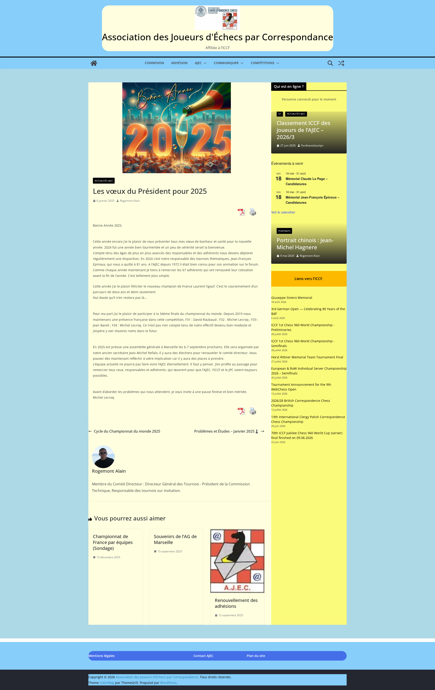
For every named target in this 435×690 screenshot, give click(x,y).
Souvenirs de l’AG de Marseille (175, 539)
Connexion (154, 63)
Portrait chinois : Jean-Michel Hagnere (305, 243)
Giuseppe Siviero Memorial (291, 297)
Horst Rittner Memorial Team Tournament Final (307, 357)
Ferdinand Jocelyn (312, 145)
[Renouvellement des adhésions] (237, 532)
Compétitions (262, 63)
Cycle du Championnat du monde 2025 (127, 431)
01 (279, 113)
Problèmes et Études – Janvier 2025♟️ (226, 431)
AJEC (198, 63)
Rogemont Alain (130, 201)
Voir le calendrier (283, 212)
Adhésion (179, 63)
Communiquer (226, 63)
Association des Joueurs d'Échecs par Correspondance (217, 37)
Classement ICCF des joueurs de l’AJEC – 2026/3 (303, 130)
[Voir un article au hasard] (341, 63)
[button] (204, 63)
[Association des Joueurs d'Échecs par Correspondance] (93, 63)
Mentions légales (101, 656)
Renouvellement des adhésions (236, 603)
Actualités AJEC (104, 180)
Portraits (284, 230)
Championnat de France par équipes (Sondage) (113, 542)
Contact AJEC (203, 656)
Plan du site (256, 656)
